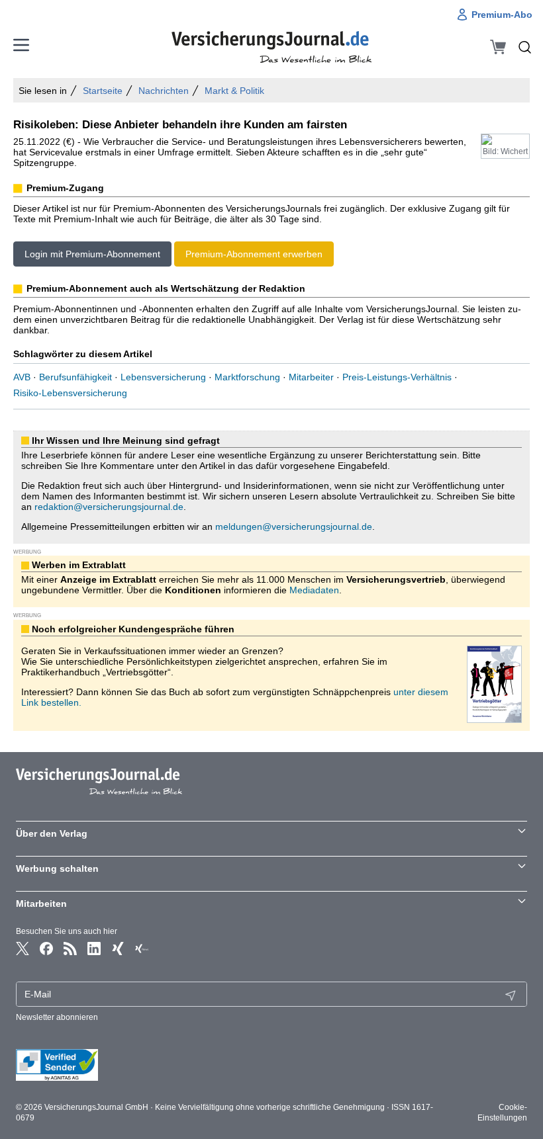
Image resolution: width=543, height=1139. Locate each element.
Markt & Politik (234, 90)
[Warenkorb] (498, 47)
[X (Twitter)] (22, 948)
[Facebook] (46, 948)
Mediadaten (314, 590)
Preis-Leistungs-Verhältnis (397, 377)
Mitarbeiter (311, 377)
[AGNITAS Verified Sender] (271, 1065)
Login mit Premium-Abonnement (92, 254)
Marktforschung (247, 377)
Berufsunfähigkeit (75, 377)
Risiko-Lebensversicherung (70, 393)
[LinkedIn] (94, 948)
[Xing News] (141, 948)
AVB (21, 377)
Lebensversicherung (163, 377)
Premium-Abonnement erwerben (253, 254)
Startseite (103, 90)
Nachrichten (163, 90)
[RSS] (70, 948)
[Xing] (117, 948)
